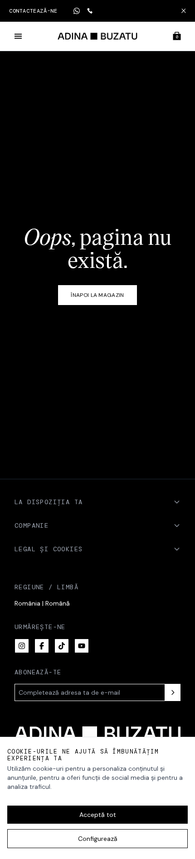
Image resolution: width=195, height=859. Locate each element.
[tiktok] (61, 646)
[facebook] (41, 646)
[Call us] (89, 10)
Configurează (97, 839)
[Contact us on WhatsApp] (76, 11)
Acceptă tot (97, 815)
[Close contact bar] (183, 11)
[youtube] (81, 646)
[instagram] (22, 646)
